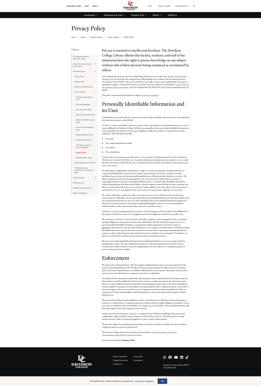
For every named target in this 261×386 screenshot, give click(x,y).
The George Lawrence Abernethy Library (81, 58)
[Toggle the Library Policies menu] (95, 91)
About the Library (96, 37)
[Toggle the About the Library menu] (95, 71)
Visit (86, 6)
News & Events (164, 6)
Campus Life (137, 15)
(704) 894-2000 (169, 368)
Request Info (74, 6)
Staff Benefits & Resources (82, 188)
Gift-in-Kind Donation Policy (85, 115)
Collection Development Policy (84, 98)
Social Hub (138, 356)
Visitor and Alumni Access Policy (85, 121)
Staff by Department (80, 193)
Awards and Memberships (83, 87)
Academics (89, 15)
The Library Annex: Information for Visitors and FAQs (84, 170)
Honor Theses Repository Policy (85, 128)
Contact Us (118, 364)
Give (150, 6)
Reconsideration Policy (84, 158)
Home (73, 37)
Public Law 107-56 (150, 305)
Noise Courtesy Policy (84, 140)
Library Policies (113, 37)
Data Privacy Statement (149, 95)
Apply (95, 6)
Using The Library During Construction (82, 65)
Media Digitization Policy (84, 135)
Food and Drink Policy (84, 110)
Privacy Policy (81, 153)
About (155, 15)
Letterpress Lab (78, 183)
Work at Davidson (120, 356)
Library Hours (79, 77)
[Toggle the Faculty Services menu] (95, 177)
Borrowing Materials (83, 104)
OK (162, 381)
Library (82, 37)
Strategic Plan (79, 82)
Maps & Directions (121, 360)
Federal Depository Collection (85, 163)
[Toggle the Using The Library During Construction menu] (95, 63)
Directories (138, 360)
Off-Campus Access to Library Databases (84, 146)
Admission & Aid (113, 15)
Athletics (172, 15)
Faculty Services (79, 178)
